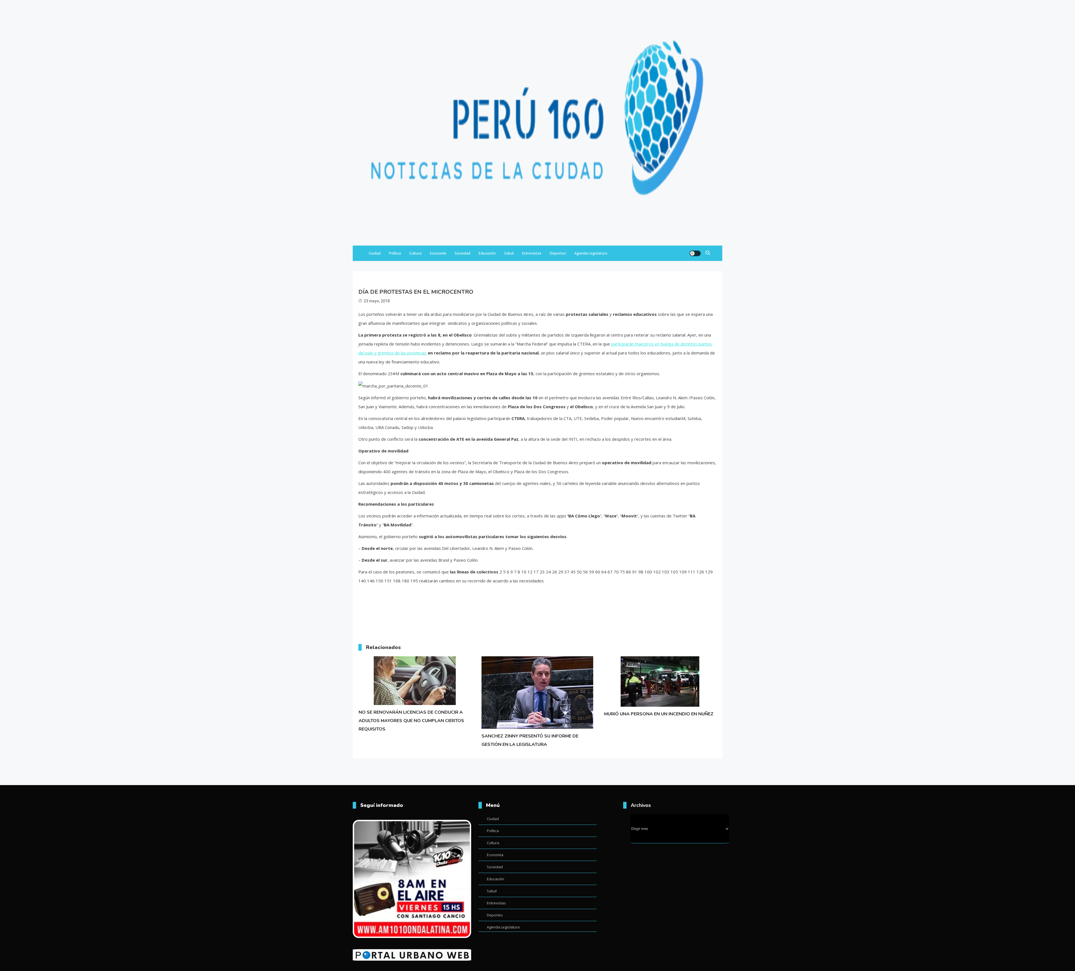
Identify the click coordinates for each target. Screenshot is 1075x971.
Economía (438, 253)
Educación (487, 253)
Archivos (641, 805)
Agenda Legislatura (590, 253)
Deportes (558, 253)
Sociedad (462, 253)
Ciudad (374, 253)
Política (395, 253)
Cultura (415, 253)
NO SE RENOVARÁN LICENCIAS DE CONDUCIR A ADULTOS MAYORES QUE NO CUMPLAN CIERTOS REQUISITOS (411, 720)
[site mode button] (695, 253)
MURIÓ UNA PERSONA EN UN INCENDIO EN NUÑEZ (659, 714)
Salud (509, 253)
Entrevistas (531, 253)
